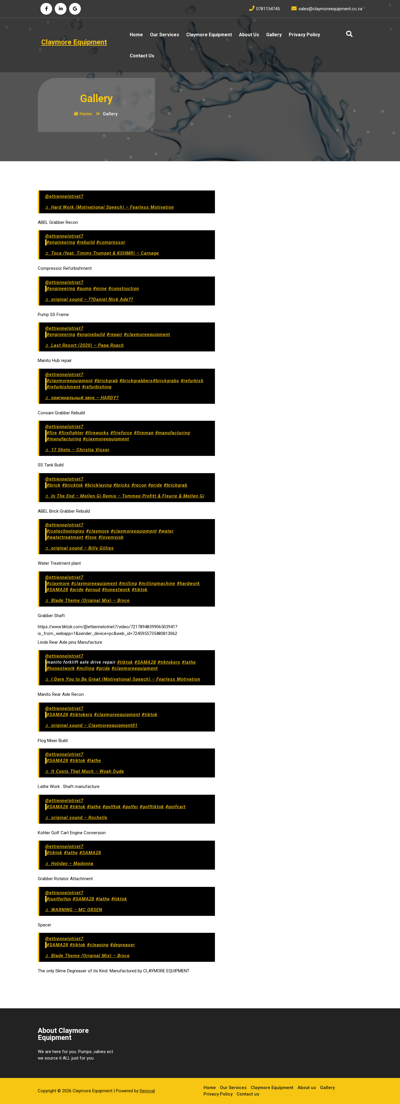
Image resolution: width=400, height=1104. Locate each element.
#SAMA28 (57, 589)
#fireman (144, 432)
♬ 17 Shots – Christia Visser (77, 449)
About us (249, 34)
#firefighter (71, 432)
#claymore (97, 531)
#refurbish (192, 380)
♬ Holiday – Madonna (69, 863)
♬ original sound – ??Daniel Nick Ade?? (89, 299)
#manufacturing (172, 432)
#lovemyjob (111, 537)
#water (166, 531)
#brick (54, 485)
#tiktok (140, 589)
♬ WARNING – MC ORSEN (73, 909)
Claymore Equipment (209, 34)
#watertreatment (65, 537)
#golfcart (175, 806)
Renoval (147, 1090)
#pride (155, 485)
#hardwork (188, 583)
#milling (128, 583)
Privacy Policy (304, 34)
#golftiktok (152, 806)
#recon (139, 485)
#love (91, 537)
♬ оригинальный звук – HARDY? (82, 397)
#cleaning (98, 944)
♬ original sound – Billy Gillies (79, 548)
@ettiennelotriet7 (64, 196)
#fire (52, 432)
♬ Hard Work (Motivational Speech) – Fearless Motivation (109, 207)
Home (136, 34)
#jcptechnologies (66, 531)
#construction (123, 288)
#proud (92, 589)
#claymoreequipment (147, 334)
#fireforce (121, 432)
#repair (114, 334)
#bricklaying (98, 485)
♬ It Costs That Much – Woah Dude (84, 771)
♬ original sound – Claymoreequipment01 (91, 725)
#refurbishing (97, 386)
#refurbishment (64, 386)
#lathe (189, 662)
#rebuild (86, 242)
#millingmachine (157, 583)
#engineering (61, 242)
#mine (100, 288)
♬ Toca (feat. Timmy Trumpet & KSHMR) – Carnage (102, 253)
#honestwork (116, 589)
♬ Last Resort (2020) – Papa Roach (84, 345)
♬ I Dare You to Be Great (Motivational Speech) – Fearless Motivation (122, 679)
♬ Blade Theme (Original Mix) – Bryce (87, 600)
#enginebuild (91, 334)
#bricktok (72, 485)
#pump (84, 288)
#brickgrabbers (136, 380)
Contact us (142, 56)
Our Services (164, 34)
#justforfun (59, 899)
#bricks (121, 485)
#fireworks (97, 432)
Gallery (274, 34)
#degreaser (122, 944)
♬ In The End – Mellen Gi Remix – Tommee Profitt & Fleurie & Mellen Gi (124, 496)
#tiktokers (169, 662)
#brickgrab (106, 380)
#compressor (110, 242)
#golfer (130, 806)
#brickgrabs (166, 380)
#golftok (111, 806)
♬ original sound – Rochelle (76, 817)
